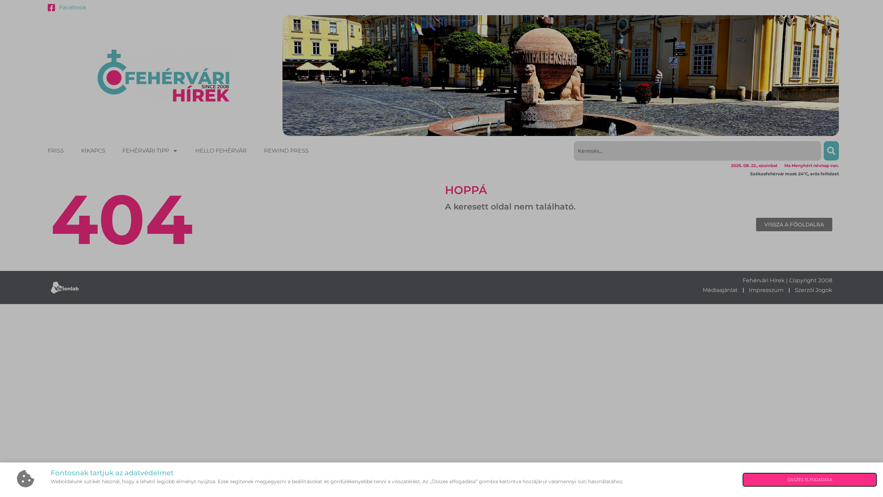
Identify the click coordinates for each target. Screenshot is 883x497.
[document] (441, 248)
